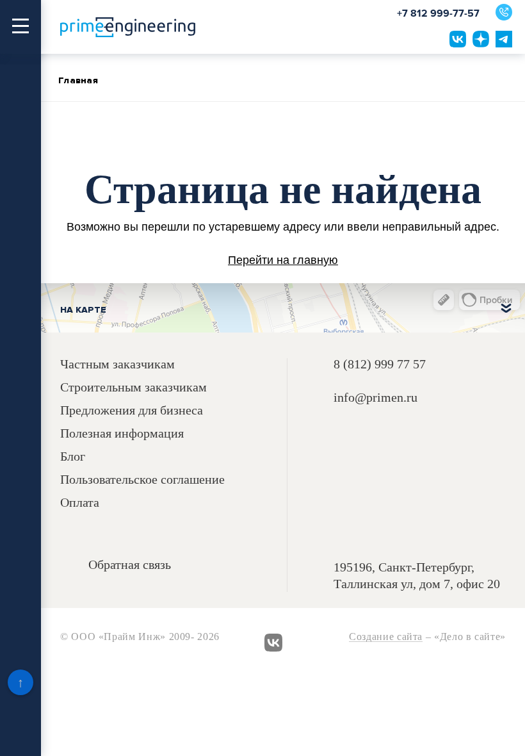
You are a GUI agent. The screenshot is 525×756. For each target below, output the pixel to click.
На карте (83, 309)
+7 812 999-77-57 (438, 13)
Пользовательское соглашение (142, 479)
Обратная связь (129, 565)
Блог (72, 456)
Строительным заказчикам (133, 387)
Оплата (79, 502)
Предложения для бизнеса (131, 410)
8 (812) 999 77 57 (380, 363)
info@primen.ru (375, 397)
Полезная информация (122, 433)
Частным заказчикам (117, 364)
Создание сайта (386, 637)
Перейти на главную (283, 260)
